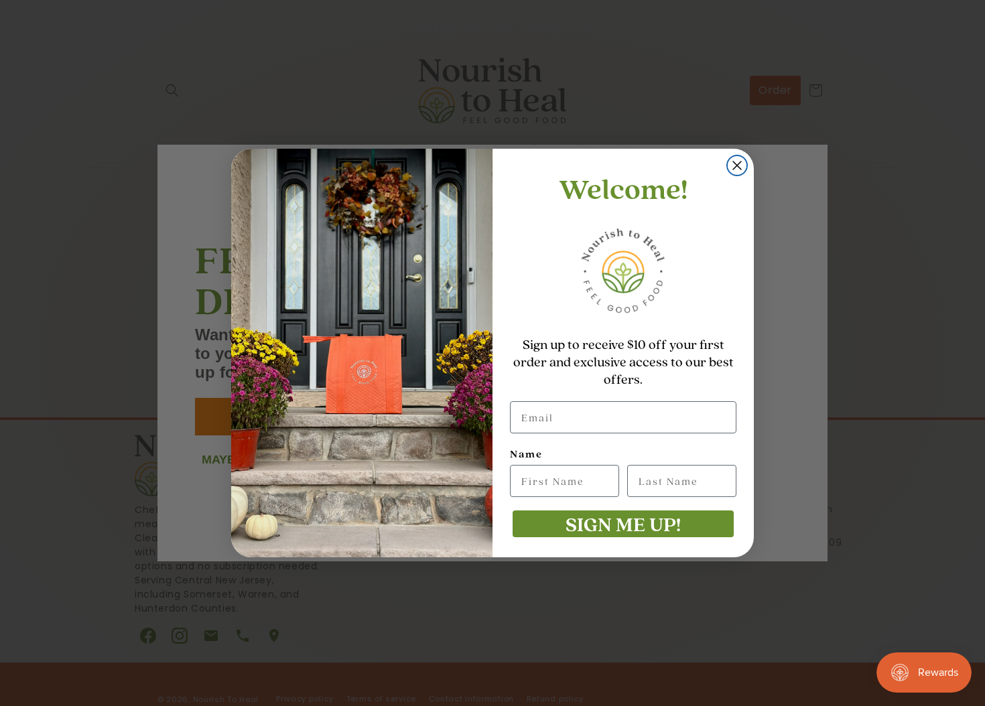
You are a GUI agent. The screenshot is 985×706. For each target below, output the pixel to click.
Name (526, 454)
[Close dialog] (737, 165)
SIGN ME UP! (623, 523)
